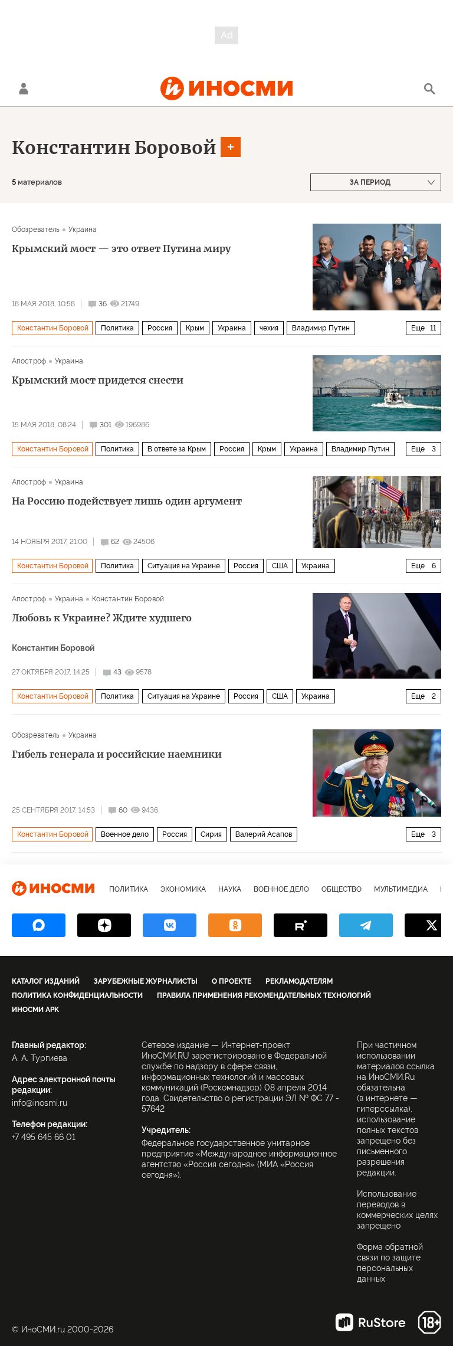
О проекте (231, 981)
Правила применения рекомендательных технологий (264, 995)
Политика (117, 328)
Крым (195, 328)
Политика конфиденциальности (77, 995)
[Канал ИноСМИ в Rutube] (300, 925)
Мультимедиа (401, 889)
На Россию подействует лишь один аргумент (127, 501)
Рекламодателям (299, 981)
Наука (229, 889)
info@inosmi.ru (39, 1103)
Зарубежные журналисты (146, 981)
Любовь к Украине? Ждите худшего (102, 618)
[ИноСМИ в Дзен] (104, 925)
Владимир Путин (321, 328)
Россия (159, 328)
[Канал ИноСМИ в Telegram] (366, 925)
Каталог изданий (46, 981)
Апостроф (29, 361)
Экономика (183, 889)
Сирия (211, 834)
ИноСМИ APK (35, 1010)
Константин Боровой (114, 147)
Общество (341, 889)
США (280, 566)
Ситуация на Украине (183, 566)
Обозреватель (36, 229)
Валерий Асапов (263, 834)
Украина (82, 229)
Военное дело (125, 834)
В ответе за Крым (176, 449)
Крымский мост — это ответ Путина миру (121, 248)
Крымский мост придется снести (97, 380)
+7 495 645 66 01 (44, 1137)
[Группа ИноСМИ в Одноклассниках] (235, 925)
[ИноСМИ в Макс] (38, 925)
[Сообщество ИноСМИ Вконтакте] (169, 925)
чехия (269, 328)
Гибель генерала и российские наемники (117, 754)
